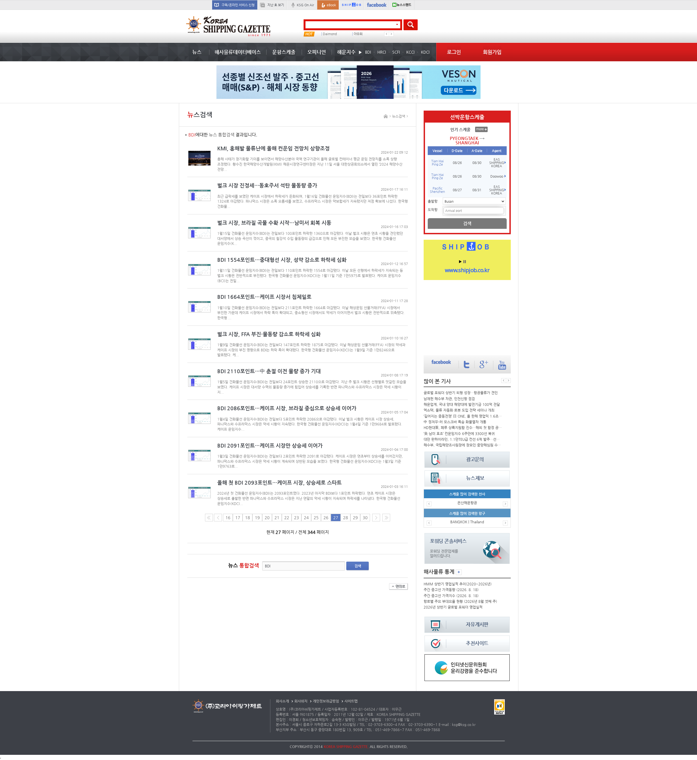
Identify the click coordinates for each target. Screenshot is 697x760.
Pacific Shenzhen (437, 189)
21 (276, 517)
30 (365, 517)
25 (316, 517)
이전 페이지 (218, 517)
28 (345, 517)
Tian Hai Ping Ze (437, 162)
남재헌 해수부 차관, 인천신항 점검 (449, 399)
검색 (357, 566)
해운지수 (346, 52)
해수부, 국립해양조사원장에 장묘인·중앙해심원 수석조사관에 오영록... (463, 445)
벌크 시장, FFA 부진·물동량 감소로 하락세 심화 (269, 334)
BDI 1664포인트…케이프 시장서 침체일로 (264, 297)
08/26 (457, 163)
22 (286, 517)
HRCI (381, 52)
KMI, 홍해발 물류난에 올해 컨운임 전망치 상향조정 (273, 148)
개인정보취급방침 (326, 701)
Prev (386, 34)
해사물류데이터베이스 (238, 52)
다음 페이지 (376, 517)
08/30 (476, 163)
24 (306, 517)
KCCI (410, 52)
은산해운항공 (467, 502)
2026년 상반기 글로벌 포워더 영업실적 (453, 607)
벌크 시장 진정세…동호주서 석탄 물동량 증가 (267, 185)
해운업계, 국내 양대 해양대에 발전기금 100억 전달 (462, 404)
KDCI (425, 52)
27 (335, 517)
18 (247, 517)
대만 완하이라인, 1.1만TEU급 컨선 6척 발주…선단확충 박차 (463, 439)
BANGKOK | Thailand (467, 522)
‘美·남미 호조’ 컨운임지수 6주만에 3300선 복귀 (459, 433)
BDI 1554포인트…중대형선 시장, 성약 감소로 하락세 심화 (282, 260)
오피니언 (316, 52)
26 (325, 517)
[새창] (467, 656)
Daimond (330, 34)
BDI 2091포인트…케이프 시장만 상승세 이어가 (270, 445)
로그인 (454, 52)
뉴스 (196, 52)
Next (391, 34)
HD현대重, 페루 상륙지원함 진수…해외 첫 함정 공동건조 (463, 427)
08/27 (457, 190)
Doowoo (496, 176)
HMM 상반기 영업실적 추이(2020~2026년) (458, 584)
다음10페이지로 (386, 517)
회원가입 (492, 52)
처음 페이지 (209, 517)
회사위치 (300, 701)
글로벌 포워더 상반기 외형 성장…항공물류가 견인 (461, 393)
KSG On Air (305, 5)
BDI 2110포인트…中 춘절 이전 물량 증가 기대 (269, 371)
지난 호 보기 (275, 5)
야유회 (358, 34)
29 (355, 517)
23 (296, 517)
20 (267, 517)
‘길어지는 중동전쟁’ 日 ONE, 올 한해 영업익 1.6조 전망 (463, 416)
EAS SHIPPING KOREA (496, 162)
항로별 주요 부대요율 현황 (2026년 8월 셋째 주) (460, 601)
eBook (331, 5)
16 (227, 517)
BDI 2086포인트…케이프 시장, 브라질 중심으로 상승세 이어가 (286, 408)
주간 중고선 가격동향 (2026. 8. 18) (451, 590)
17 (237, 517)
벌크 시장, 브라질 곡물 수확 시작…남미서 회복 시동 (274, 223)
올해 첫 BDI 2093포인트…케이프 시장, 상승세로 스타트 (279, 482)
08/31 (476, 190)
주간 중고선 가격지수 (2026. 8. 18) (451, 596)
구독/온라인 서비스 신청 (238, 5)
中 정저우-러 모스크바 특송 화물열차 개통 (455, 422)
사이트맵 (350, 701)
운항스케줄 (283, 52)
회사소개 (282, 701)
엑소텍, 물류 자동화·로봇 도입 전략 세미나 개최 (459, 410)
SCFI (396, 52)
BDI (368, 52)
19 (257, 517)
